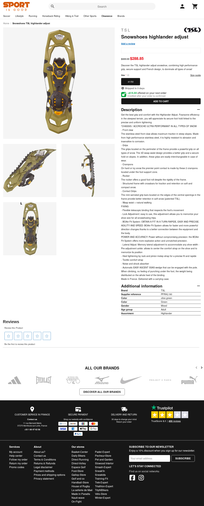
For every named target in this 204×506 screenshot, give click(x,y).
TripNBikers (101, 490)
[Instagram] (141, 478)
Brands (121, 16)
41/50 (131, 81)
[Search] (52, 6)
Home (6, 23)
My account (15, 452)
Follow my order (18, 459)
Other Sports (90, 16)
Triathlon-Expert (104, 486)
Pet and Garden (104, 459)
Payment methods (44, 471)
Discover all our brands (102, 392)
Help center (15, 455)
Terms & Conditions (45, 459)
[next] (201, 368)
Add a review (128, 43)
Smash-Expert (103, 467)
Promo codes (16, 467)
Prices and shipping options (49, 475)
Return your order (124, 421)
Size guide (195, 75)
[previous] (196, 368)
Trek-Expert (101, 482)
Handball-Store (80, 482)
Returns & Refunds (44, 463)
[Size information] (128, 75)
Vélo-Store (101, 494)
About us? (39, 452)
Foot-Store (78, 471)
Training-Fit (101, 478)
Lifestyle (19, 16)
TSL (126, 29)
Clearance (107, 16)
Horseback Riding (51, 16)
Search (102, 6)
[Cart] (195, 6)
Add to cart (161, 101)
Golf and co (78, 478)
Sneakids (100, 475)
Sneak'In (100, 471)
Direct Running (80, 459)
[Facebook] (132, 478)
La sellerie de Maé (82, 490)
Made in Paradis (81, 494)
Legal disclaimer (43, 467)
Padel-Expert (102, 452)
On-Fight (76, 501)
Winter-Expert (102, 497)
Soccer (6, 16)
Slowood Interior (104, 463)
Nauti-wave (78, 497)
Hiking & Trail (71, 16)
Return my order (18, 463)
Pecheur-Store (103, 455)
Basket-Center (80, 452)
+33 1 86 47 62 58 (32, 429)
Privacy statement (44, 478)
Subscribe (183, 458)
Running (33, 16)
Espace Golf (78, 467)
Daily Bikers (78, 455)
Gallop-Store (79, 475)
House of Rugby (81, 486)
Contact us (32, 419)
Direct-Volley (79, 463)
